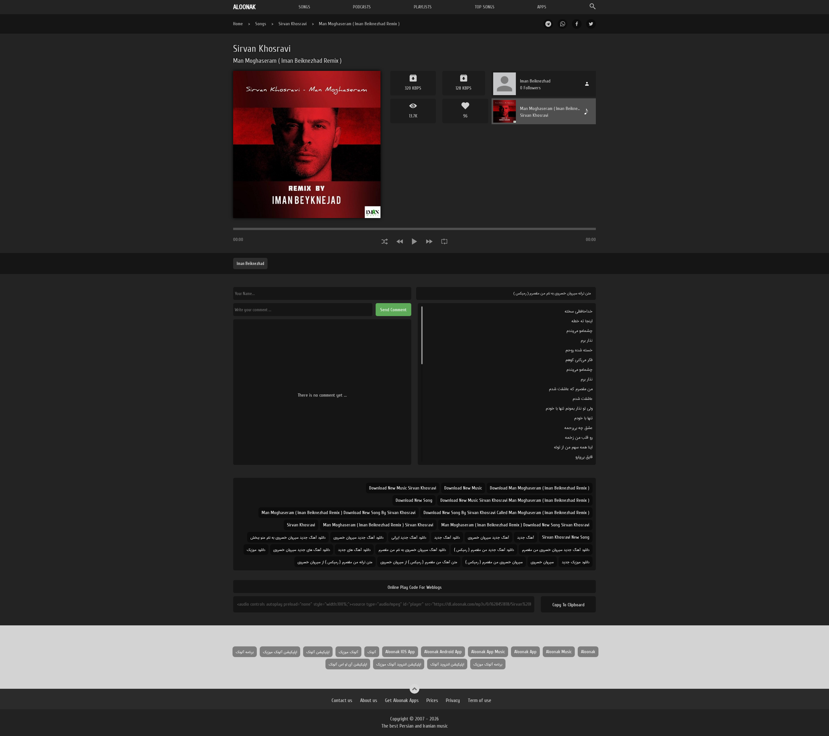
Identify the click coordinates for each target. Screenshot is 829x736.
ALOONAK (244, 7)
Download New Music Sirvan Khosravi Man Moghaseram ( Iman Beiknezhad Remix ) (514, 500)
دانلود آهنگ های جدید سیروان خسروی (301, 549)
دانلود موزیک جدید (575, 562)
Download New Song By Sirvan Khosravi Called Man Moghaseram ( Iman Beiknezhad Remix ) (506, 512)
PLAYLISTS (423, 7)
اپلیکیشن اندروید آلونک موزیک (398, 664)
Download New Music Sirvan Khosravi (402, 488)
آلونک (372, 651)
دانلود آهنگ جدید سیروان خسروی (358, 537)
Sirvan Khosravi (292, 24)
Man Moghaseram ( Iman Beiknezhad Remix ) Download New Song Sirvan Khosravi (515, 525)
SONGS (304, 7)
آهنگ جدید (525, 537)
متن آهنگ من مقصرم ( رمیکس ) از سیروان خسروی (418, 562)
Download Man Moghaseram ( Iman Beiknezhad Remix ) (539, 488)
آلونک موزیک (348, 651)
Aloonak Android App (443, 651)
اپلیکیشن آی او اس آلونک (348, 664)
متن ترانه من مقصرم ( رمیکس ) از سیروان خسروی (335, 562)
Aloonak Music (559, 651)
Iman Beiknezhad (250, 263)
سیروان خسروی (542, 562)
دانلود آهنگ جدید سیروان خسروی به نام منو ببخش (287, 537)
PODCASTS (362, 7)
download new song (414, 500)
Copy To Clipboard (568, 605)
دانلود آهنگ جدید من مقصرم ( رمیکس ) (484, 549)
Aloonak (588, 651)
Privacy (453, 700)
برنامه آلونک (245, 651)
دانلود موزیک (256, 549)
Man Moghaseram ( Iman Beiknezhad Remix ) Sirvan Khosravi (378, 525)
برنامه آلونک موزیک (487, 664)
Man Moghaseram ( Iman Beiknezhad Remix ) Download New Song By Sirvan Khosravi (338, 512)
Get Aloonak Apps (402, 700)
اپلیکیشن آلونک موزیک (280, 651)
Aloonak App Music (488, 651)
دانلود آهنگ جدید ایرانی (409, 537)
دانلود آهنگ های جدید (354, 549)
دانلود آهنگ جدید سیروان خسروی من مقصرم (555, 549)
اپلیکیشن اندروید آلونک (447, 664)
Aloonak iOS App (400, 651)
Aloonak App (525, 651)
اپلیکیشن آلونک (317, 651)
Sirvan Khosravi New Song (565, 537)
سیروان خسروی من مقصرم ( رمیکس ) (494, 562)
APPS (541, 7)
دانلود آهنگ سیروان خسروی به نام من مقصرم (412, 549)
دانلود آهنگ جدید (447, 537)
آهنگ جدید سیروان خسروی (488, 537)
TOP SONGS (484, 7)
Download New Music (463, 488)
